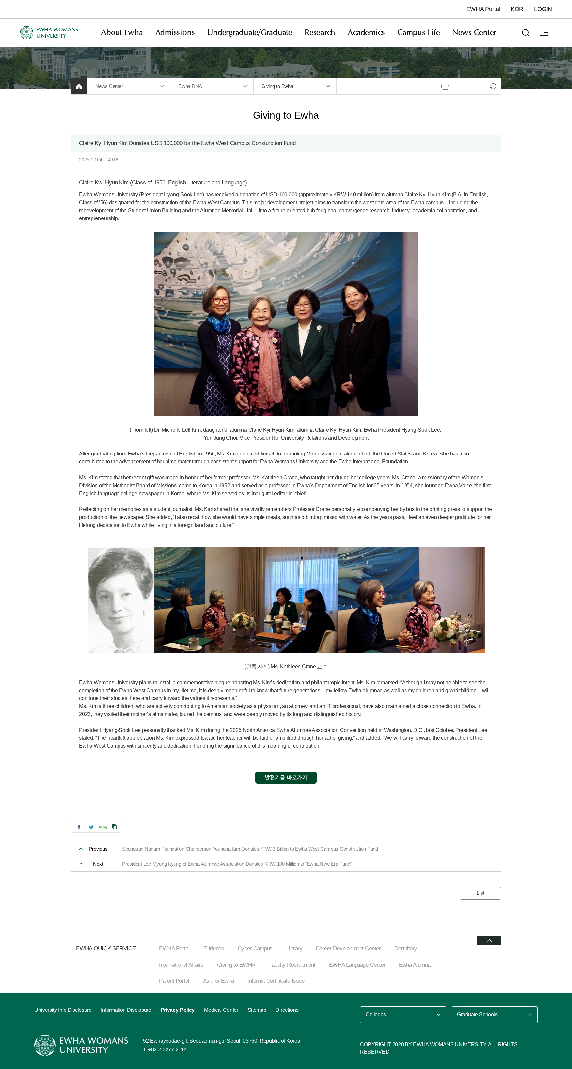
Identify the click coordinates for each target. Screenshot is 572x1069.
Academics (366, 33)
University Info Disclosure (63, 1010)
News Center (474, 33)
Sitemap (257, 1010)
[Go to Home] (82, 1045)
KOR (517, 9)
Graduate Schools (477, 1014)
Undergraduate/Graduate (249, 33)
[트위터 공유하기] (91, 826)
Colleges (376, 1014)
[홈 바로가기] (79, 86)
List (480, 893)
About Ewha (122, 33)
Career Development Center (348, 948)
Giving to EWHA (236, 965)
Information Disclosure (126, 1010)
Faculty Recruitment (291, 965)
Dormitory (405, 948)
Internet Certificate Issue (275, 981)
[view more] (489, 940)
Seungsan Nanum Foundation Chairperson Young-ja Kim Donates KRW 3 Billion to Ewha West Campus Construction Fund (250, 848)
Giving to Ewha (277, 86)
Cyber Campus (255, 948)
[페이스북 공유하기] (79, 826)
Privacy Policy (178, 1010)
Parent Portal (174, 981)
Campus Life (418, 33)
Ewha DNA (190, 86)
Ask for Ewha (218, 981)
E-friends (213, 948)
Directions (286, 1010)
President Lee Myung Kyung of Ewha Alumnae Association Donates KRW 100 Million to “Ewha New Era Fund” (237, 864)
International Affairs (181, 965)
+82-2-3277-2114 (167, 1049)
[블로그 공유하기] (103, 826)
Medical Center (221, 1010)
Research (320, 33)
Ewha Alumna (415, 965)
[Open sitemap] (544, 33)
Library (294, 948)
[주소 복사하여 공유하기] (115, 826)
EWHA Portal (483, 9)
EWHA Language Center (357, 965)
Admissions (175, 33)
